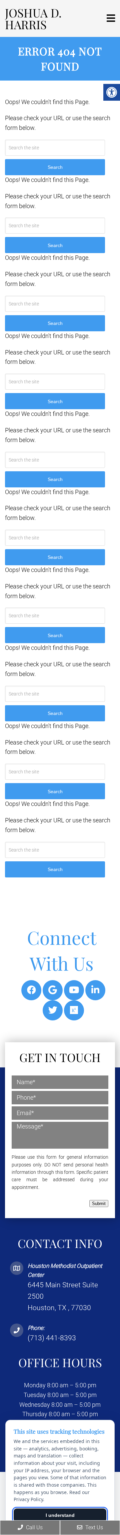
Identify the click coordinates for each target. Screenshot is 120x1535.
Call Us (34, 1527)
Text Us (93, 1527)
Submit (99, 1203)
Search (55, 869)
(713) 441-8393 (52, 1338)
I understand (60, 1515)
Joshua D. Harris (33, 18)
